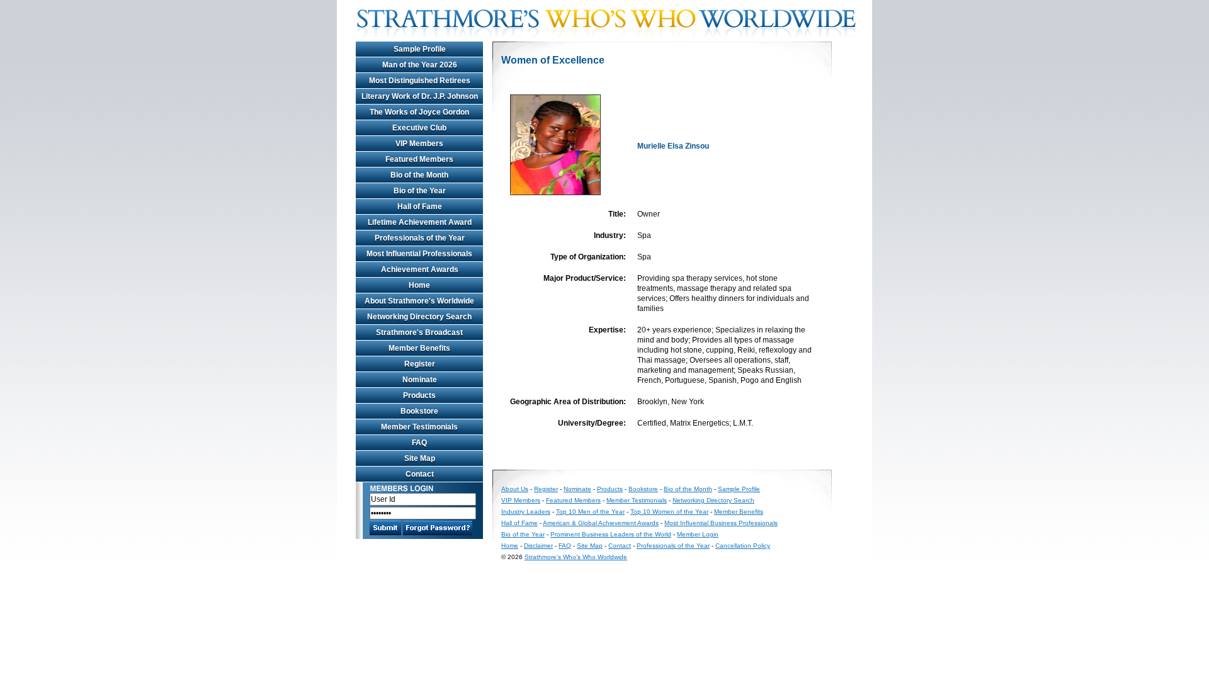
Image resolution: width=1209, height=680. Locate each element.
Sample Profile (420, 49)
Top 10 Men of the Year (590, 511)
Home (419, 285)
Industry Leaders (525, 511)
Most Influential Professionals (419, 253)
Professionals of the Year (420, 238)
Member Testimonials (419, 426)
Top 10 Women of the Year (669, 511)
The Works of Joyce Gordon (419, 112)
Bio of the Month (419, 175)
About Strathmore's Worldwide (419, 301)
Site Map (419, 458)
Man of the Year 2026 (419, 64)
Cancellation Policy (742, 545)
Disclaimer (538, 545)
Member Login (697, 534)
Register (419, 364)
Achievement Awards (419, 269)
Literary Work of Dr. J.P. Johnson (419, 96)
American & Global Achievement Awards (601, 522)
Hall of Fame (419, 206)
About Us (514, 488)
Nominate (419, 379)
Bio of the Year (420, 190)
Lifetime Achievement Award (420, 222)
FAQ (419, 442)
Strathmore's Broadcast (419, 332)
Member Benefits (419, 348)
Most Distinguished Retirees (419, 80)
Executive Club (419, 127)
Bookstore (419, 411)
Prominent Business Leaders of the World (610, 534)
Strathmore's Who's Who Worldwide (576, 556)
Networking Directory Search (419, 316)
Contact (420, 474)
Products (419, 395)
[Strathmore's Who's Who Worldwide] (611, 39)
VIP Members (419, 143)
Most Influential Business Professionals (721, 522)
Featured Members (419, 159)
